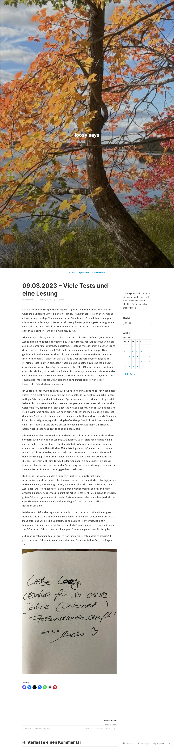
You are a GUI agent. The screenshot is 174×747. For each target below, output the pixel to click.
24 (141, 362)
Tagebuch (29, 300)
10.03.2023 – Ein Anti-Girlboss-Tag (100, 729)
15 (133, 357)
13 (125, 357)
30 (137, 366)
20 (125, 362)
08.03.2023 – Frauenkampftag (36, 729)
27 (125, 366)
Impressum (83, 272)
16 (137, 357)
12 (149, 352)
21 (129, 362)
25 (145, 362)
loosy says (87, 135)
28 (129, 366)
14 (129, 357)
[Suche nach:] (137, 323)
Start (72, 272)
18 (145, 357)
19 (149, 357)
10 (141, 352)
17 (141, 357)
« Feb (125, 374)
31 (141, 366)
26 (149, 362)
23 (137, 362)
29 (133, 366)
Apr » (132, 374)
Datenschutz (98, 272)
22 (133, 362)
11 (145, 352)
